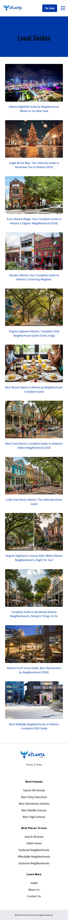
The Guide (50, 8)
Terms (38, 764)
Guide (34, 883)
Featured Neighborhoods (34, 850)
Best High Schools (34, 817)
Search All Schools (34, 790)
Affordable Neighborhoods (34, 857)
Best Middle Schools (34, 810)
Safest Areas (34, 843)
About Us (34, 890)
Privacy (29, 764)
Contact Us (34, 896)
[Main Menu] (62, 8)
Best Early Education (34, 797)
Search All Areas (34, 837)
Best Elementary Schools (34, 804)
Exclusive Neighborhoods (34, 863)
